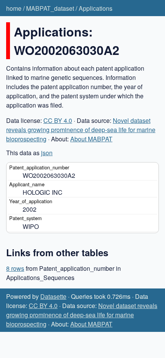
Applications (95, 8)
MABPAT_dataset (50, 8)
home (13, 8)
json (47, 152)
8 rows (15, 268)
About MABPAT (91, 138)
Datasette (53, 296)
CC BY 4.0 (57, 120)
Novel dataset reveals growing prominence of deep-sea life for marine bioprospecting (80, 129)
